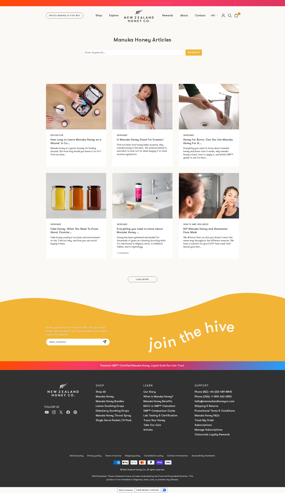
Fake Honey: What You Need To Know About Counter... (74, 230)
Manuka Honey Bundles (110, 401)
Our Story (149, 391)
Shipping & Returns (207, 406)
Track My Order (204, 420)
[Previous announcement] (50, 3)
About (184, 15)
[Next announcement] (235, 3)
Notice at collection (126, 490)
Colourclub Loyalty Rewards (212, 434)
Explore (113, 15)
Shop (99, 15)
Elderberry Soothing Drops (112, 410)
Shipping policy (132, 455)
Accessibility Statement (203, 455)
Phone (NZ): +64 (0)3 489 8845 (213, 391)
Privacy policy (94, 455)
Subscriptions (203, 424)
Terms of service (113, 455)
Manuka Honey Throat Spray (113, 415)
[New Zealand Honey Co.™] (63, 391)
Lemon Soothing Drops (110, 406)
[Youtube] (47, 412)
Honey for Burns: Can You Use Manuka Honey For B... (208, 141)
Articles (148, 429)
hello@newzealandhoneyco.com (215, 401)
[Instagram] (54, 412)
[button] (99, 15)
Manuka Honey (105, 396)
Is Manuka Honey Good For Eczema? (140, 139)
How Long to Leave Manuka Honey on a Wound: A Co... (75, 141)
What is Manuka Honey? (158, 396)
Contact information (177, 455)
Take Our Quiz (152, 424)
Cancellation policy (153, 455)
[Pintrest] (75, 412)
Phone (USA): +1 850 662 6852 (213, 396)
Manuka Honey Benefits (157, 401)
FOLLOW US (52, 406)
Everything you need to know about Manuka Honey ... (140, 230)
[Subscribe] (104, 342)
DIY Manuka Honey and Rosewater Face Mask (205, 230)
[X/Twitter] (61, 412)
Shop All (101, 391)
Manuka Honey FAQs (207, 415)
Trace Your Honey (154, 420)
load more (142, 279)
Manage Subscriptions (209, 429)
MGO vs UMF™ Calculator (159, 406)
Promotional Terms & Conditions (215, 410)
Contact (200, 15)
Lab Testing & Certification (160, 415)
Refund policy (77, 455)
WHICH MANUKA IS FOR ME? (64, 15)
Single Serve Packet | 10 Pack (114, 420)
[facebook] (68, 412)
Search (194, 52)
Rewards (167, 15)
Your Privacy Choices (147, 490)
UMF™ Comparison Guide (159, 410)
